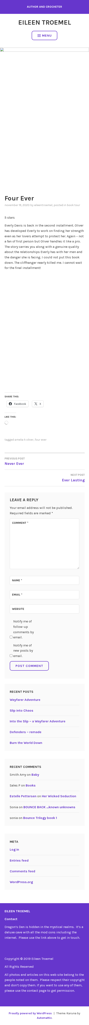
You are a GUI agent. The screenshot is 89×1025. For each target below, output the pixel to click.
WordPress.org (21, 882)
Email (17, 594)
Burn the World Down (26, 743)
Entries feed (19, 860)
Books (31, 785)
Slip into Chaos (21, 710)
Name (17, 580)
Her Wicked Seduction (59, 796)
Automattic (44, 1018)
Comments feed (22, 871)
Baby (35, 775)
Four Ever (41, 439)
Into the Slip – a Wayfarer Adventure (37, 721)
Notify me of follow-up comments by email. (23, 629)
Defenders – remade (25, 732)
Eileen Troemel (44, 22)
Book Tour (73, 205)
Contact (11, 919)
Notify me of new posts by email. (23, 650)
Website (18, 609)
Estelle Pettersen (23, 796)
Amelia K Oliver (24, 439)
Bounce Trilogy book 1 (40, 818)
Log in (14, 849)
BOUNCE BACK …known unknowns (49, 807)
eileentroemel (43, 205)
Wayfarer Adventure (25, 700)
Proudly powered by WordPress (30, 1013)
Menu (47, 35)
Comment (20, 523)
